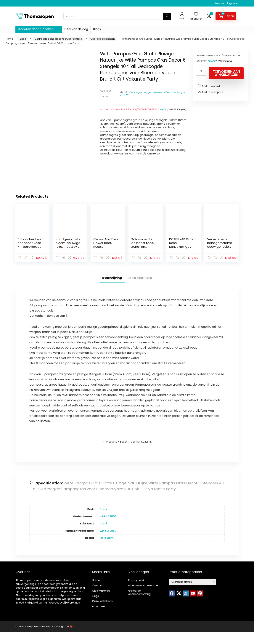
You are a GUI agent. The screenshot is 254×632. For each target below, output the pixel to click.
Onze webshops (102, 601)
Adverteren (99, 606)
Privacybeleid (136, 580)
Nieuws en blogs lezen (226, 3)
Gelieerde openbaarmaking (139, 592)
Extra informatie (140, 278)
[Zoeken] (167, 16)
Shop (23, 39)
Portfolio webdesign (53, 626)
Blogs (97, 29)
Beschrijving (112, 278)
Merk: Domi (107, 538)
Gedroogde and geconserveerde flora (58, 39)
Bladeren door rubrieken (36, 29)
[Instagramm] (186, 593)
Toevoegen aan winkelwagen (226, 73)
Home (9, 39)
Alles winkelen (101, 591)
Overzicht (98, 585)
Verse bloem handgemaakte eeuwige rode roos (219, 245)
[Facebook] (172, 593)
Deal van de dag (76, 29)
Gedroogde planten (102, 39)
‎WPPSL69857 (108, 516)
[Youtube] (193, 593)
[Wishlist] (196, 15)
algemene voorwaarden (144, 585)
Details (163, 109)
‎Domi (103, 509)
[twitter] (179, 593)
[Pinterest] (200, 593)
